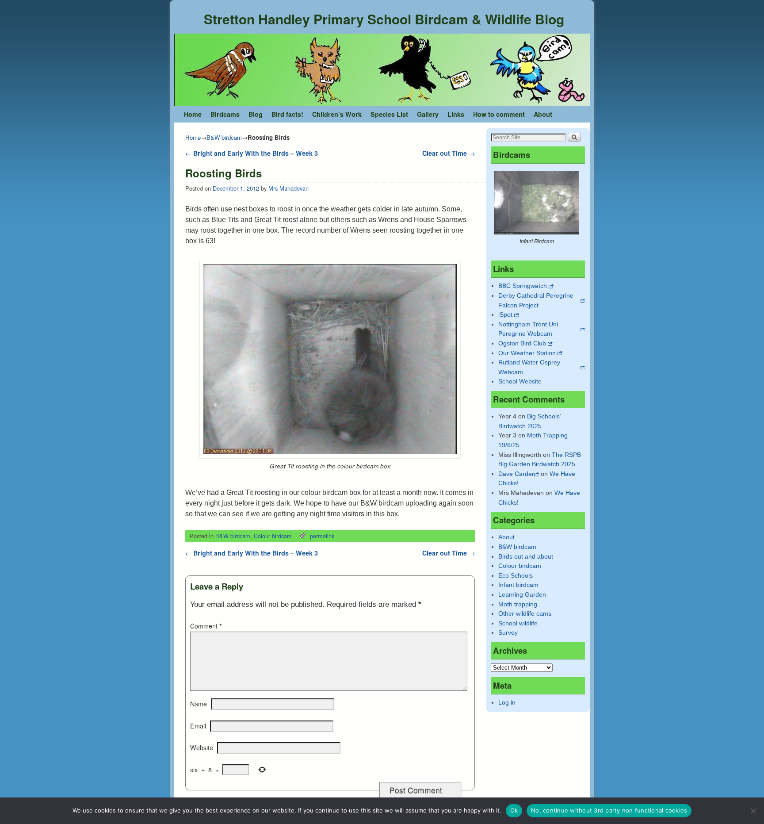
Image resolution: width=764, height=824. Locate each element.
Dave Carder (516, 473)
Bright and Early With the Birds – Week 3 (251, 153)
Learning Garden (522, 594)
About (543, 114)
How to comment (499, 114)
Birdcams (225, 114)
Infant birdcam (518, 584)
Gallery (428, 114)
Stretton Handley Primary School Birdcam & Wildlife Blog (384, 18)
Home (193, 114)
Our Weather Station (527, 352)
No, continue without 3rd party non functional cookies (609, 810)
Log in (507, 702)
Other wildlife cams (524, 613)
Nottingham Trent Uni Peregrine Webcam (528, 329)
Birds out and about (525, 556)
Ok (514, 810)
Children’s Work (337, 114)
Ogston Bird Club (522, 343)
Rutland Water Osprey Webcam (529, 367)
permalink (322, 536)
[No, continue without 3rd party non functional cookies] (753, 810)
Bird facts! (287, 114)
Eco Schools (515, 575)
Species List (389, 114)
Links (455, 114)
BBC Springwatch (522, 285)
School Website (520, 381)
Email (198, 725)
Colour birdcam (273, 536)
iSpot (505, 314)
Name (198, 703)
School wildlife (518, 623)
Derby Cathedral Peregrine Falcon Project (535, 300)
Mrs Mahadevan (288, 188)
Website (201, 747)
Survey (508, 632)
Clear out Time (448, 153)
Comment (206, 625)
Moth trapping (517, 604)
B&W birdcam (224, 137)
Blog (255, 114)
